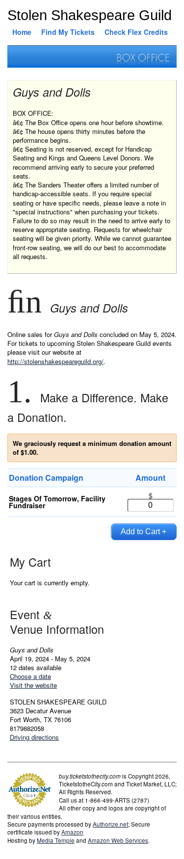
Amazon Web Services (118, 840)
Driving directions (34, 737)
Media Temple (56, 840)
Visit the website (33, 685)
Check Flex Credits (136, 32)
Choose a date (30, 676)
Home (21, 32)
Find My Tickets (68, 32)
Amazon (72, 832)
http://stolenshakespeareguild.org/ (55, 361)
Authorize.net (110, 824)
